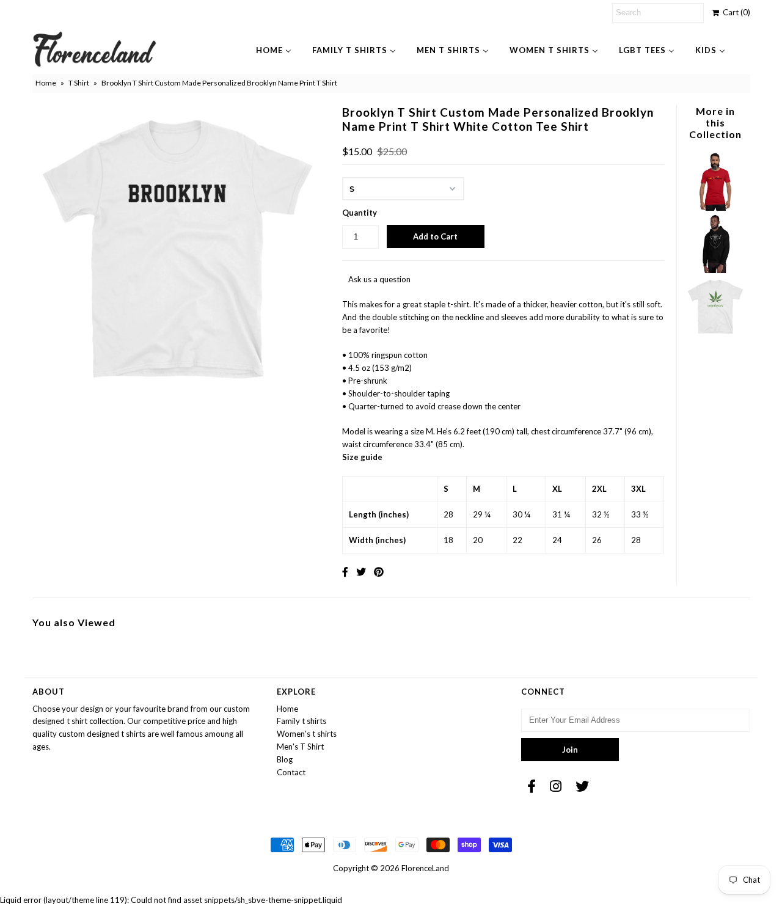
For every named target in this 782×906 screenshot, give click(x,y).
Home (45, 82)
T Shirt (78, 82)
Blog (285, 759)
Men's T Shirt (300, 746)
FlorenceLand (425, 868)
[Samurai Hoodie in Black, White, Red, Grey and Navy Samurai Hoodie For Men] (715, 270)
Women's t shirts (307, 734)
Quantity (359, 212)
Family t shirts (301, 721)
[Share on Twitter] (361, 571)
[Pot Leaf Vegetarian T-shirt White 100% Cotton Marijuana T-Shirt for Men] (715, 333)
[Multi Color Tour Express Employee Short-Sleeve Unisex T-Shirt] (715, 208)
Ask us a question (379, 279)
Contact (291, 772)
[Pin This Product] (379, 571)
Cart (734, 12)
